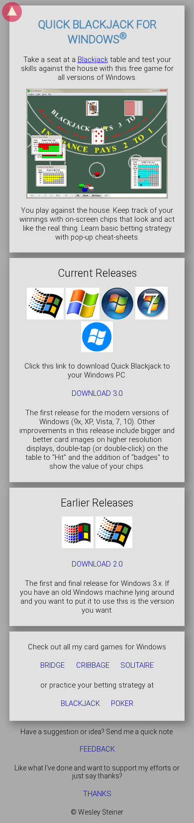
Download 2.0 (97, 564)
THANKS (97, 793)
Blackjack (93, 59)
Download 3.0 (97, 393)
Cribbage (92, 665)
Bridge (52, 665)
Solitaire (137, 665)
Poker (122, 703)
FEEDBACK (97, 749)
